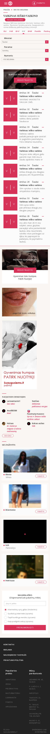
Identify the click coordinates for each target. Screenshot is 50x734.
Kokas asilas (38, 423)
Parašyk (41, 476)
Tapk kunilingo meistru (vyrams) (21, 617)
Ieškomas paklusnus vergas (39, 405)
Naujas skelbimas (15, 20)
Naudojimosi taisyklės (14, 655)
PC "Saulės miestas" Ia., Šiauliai (34, 706)
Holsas (10, 423)
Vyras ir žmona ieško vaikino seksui (36, 417)
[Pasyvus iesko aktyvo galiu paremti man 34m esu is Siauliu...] (10, 153)
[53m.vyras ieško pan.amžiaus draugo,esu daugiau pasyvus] (10, 204)
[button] (38, 3)
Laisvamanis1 (13, 401)
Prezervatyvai (12, 689)
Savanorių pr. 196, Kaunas (35, 715)
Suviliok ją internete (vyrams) (20, 613)
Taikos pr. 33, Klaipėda (35, 699)
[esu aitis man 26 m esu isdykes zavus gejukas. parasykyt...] (10, 221)
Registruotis (25, 80)
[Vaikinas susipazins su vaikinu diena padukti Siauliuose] (10, 114)
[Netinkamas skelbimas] (43, 93)
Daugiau (7, 436)
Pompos (9, 702)
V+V (23, 31)
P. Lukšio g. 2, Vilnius (35, 687)
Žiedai (8, 684)
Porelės (38, 31)
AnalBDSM (12, 410)
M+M (30, 31)
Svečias (35, 401)
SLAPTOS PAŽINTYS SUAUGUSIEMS (25, 77)
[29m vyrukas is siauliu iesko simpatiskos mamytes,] (10, 187)
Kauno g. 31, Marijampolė (34, 721)
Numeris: (8, 55)
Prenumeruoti (25, 627)
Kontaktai (8, 644)
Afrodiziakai (11, 707)
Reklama (7, 649)
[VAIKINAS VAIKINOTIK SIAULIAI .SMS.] (10, 98)
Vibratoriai (11, 679)
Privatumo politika (13, 660)
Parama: (8, 47)
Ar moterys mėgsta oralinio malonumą (14, 429)
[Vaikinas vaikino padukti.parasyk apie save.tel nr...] (10, 132)
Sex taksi (11, 403)
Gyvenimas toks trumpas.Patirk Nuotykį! (25, 277)
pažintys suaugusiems (25, 259)
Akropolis (33, 693)
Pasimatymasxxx (35, 414)
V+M (11, 31)
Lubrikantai (11, 697)
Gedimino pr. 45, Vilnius (36, 680)
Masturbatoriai (13, 693)
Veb (33, 426)
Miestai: (8, 38)
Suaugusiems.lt (10, 3)
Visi (5, 31)
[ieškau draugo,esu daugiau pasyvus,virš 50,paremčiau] (10, 171)
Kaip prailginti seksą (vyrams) (20, 621)
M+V (17, 31)
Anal (9, 413)
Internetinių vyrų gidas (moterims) (22, 609)
